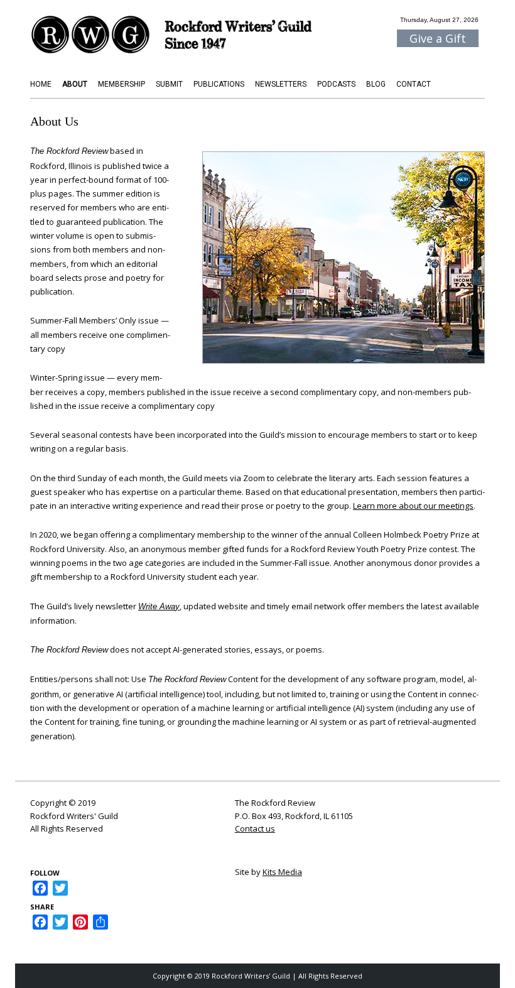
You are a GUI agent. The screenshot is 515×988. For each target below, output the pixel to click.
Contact (413, 84)
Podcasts (336, 84)
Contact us (255, 828)
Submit (169, 84)
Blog (376, 84)
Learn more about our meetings (413, 505)
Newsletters (280, 84)
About (74, 84)
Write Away (159, 606)
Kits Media (282, 871)
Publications (218, 84)
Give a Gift (437, 38)
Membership (121, 84)
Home (41, 84)
